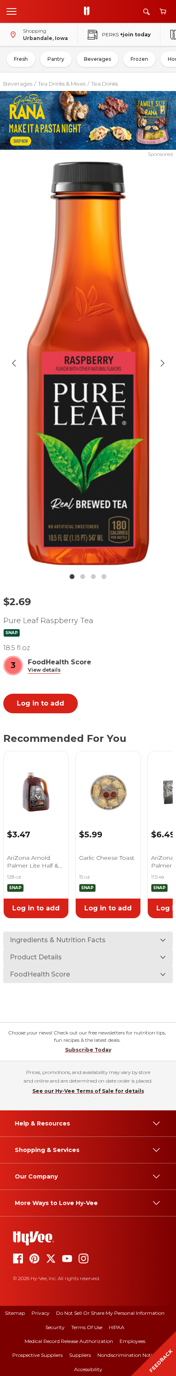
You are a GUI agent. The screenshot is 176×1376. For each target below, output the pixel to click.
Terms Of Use (86, 1327)
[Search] (146, 11)
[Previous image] (14, 363)
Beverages (97, 59)
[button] (44, 670)
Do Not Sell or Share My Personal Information (110, 1313)
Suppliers (80, 1355)
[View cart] (162, 11)
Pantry (55, 59)
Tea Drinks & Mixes (62, 83)
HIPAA (116, 1327)
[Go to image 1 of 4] (72, 576)
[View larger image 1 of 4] (88, 363)
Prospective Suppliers (37, 1355)
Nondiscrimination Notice (127, 1355)
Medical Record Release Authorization (69, 1341)
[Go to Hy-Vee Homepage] (89, 11)
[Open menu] (11, 11)
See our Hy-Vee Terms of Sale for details (88, 1091)
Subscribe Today (88, 1050)
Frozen (139, 59)
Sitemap (15, 1313)
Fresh (21, 59)
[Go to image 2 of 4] (82, 576)
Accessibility (88, 1369)
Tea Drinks (104, 83)
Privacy (41, 1313)
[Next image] (162, 363)
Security (55, 1327)
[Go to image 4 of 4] (104, 576)
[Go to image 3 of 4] (93, 576)
